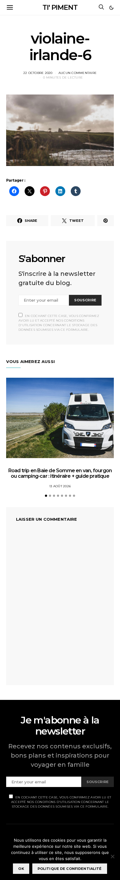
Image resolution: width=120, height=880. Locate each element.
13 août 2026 (60, 486)
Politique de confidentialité (70, 868)
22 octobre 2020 (38, 73)
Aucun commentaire (77, 73)
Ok (21, 868)
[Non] (112, 856)
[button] (111, 7)
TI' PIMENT (60, 7)
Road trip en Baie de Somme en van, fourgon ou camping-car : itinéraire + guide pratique (60, 473)
